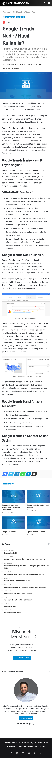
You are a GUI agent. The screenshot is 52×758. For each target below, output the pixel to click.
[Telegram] (27, 474)
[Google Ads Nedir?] (13, 522)
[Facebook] (4, 474)
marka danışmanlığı (25, 746)
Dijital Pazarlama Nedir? (36, 532)
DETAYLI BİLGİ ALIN (21, 658)
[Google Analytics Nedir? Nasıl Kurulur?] (38, 496)
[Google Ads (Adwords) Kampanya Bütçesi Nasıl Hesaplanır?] (13, 496)
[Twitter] (10, 474)
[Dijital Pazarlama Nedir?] (38, 522)
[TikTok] (30, 723)
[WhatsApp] (22, 474)
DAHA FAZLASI (26, 718)
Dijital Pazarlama (19, 12)
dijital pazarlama (39, 746)
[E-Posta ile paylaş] (33, 474)
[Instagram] (27, 723)
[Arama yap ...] (45, 4)
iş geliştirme (11, 746)
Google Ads (30, 12)
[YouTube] (24, 723)
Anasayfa (7, 12)
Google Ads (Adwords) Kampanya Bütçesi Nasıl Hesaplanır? (11, 507)
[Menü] (49, 4)
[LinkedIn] (16, 474)
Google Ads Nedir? (9, 532)
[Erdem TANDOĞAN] (15, 3)
